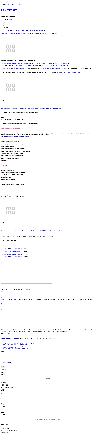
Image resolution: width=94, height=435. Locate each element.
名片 (4, 25)
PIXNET (37, 419)
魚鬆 (1, 303)
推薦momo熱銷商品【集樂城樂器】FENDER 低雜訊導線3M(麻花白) (15, 344)
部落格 (4, 23)
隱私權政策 (54, 419)
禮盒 (9, 333)
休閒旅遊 (11, 19)
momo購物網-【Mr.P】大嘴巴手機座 (9, 347)
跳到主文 (3, 13)
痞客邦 (8, 359)
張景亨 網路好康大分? (10, 10)
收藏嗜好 (9, 362)
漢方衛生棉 (16, 338)
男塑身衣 (15, 299)
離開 (7, 432)
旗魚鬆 (46, 329)
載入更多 (2, 366)
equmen (7, 299)
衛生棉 (3, 338)
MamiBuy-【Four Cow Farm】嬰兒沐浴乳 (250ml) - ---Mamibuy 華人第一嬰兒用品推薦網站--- (20, 343)
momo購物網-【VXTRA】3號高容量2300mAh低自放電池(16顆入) (25, 31)
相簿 (4, 22)
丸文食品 (10, 329)
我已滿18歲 (3, 432)
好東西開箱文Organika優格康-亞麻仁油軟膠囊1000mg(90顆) (14, 346)
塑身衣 (2, 291)
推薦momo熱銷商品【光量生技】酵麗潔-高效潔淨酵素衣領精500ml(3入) (16, 348)
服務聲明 (59, 419)
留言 (11, 359)
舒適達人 (8, 338)
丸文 (6, 329)
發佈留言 (2, 374)
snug (1, 262)
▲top (1, 364)
